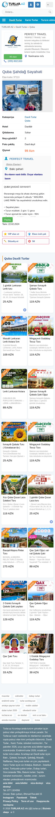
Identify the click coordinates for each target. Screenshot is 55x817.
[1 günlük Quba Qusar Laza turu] (40, 478)
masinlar (5, 696)
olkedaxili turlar (29, 710)
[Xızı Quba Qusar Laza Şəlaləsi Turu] (14, 478)
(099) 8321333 (15, 61)
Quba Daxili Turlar (16, 258)
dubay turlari (34, 696)
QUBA (7, 187)
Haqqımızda (43, 801)
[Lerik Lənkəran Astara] (14, 372)
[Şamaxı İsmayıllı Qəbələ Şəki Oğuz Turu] (40, 372)
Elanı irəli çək (39, 234)
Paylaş (7, 220)
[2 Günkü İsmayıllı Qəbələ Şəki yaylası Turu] (14, 584)
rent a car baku (39, 715)
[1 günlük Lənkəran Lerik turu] (14, 267)
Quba (32, 27)
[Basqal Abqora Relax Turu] (14, 531)
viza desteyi (37, 783)
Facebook (22, 797)
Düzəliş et (13, 241)
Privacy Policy (10, 801)
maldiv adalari (32, 705)
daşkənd (25, 720)
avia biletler (21, 783)
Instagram (8, 797)
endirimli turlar (8, 701)
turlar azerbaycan (27, 701)
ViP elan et (13, 234)
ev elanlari (22, 715)
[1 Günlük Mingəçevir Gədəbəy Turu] (40, 637)
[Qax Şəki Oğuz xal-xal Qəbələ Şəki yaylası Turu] (40, 531)
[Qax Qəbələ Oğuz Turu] (40, 584)
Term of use (27, 801)
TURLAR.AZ (7, 27)
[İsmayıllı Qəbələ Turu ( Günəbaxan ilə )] (14, 425)
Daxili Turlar (21, 27)
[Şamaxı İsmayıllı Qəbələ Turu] (40, 267)
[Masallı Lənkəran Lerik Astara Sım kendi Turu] (14, 320)
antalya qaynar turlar (11, 705)
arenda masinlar (9, 720)
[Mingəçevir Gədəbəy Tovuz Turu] (40, 320)
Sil (33, 241)
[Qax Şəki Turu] (14, 637)
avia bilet (8, 783)
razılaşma (8, 805)
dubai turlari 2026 (9, 710)
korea (37, 720)
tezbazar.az (7, 715)
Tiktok (33, 797)
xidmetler (19, 696)
